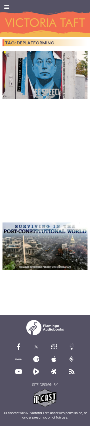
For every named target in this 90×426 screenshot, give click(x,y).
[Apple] (54, 359)
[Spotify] (36, 359)
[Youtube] (18, 371)
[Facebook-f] (18, 346)
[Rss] (72, 371)
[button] (6, 6)
